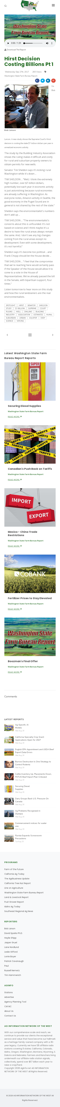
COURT (43, 308)
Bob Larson (10, 130)
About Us (8, 1011)
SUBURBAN (11, 318)
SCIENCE (9, 321)
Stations (8, 992)
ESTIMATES (38, 315)
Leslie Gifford (10, 951)
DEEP (43, 318)
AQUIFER (33, 318)
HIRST (21, 305)
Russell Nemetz (12, 970)
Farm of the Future (14, 869)
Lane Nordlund (11, 947)
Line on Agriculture (13, 887)
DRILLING (28, 311)
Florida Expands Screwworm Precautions (28, 837)
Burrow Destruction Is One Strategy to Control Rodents (33, 763)
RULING (9, 311)
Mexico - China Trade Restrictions (22, 533)
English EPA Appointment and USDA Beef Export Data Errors (34, 751)
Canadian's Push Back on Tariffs (30, 469)
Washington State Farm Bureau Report (24, 892)
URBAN (22, 318)
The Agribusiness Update (16, 878)
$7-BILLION (20, 308)
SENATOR (32, 305)
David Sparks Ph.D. (13, 933)
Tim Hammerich (12, 975)
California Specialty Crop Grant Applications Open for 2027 (29, 738)
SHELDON (43, 305)
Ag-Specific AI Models (21, 726)
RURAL (49, 315)
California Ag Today (14, 873)
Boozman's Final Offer (23, 661)
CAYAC (8, 1006)
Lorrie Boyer (10, 956)
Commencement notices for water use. (31, 825)
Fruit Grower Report (14, 901)
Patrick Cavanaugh (14, 961)
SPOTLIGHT (10, 305)
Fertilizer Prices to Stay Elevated (30, 598)
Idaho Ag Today (12, 906)
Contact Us (10, 1015)
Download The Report (16, 49)
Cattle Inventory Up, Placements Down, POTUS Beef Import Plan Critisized (33, 775)
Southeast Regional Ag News (18, 911)
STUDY (9, 308)
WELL (18, 311)
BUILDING (40, 311)
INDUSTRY (10, 315)
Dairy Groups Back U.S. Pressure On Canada (32, 800)
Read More (14, 417)
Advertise (9, 997)
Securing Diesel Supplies (24, 406)
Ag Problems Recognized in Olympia (27, 812)
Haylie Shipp (10, 937)
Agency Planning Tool (15, 1001)
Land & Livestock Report (16, 897)
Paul (6, 965)
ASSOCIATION (24, 315)
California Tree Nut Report (17, 883)
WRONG (20, 321)
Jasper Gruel (10, 942)
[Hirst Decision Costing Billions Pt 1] (30, 26)
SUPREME (32, 308)
